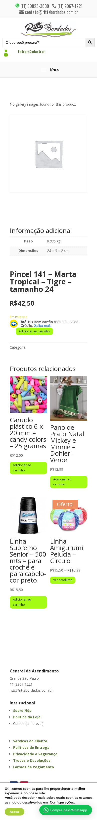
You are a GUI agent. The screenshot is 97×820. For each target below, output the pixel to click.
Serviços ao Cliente (30, 741)
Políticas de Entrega (31, 747)
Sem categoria (38, 347)
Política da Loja (27, 717)
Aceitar (14, 812)
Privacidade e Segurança (35, 754)
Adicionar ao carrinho (34, 331)
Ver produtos (62, 580)
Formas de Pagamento (33, 767)
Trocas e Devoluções (31, 760)
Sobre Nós (22, 710)
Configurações (62, 802)
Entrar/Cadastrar (31, 51)
